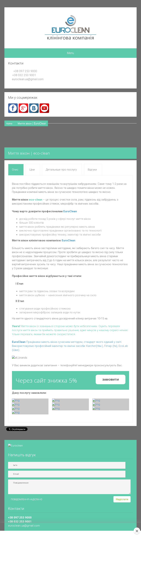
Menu (70, 53)
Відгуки (92, 169)
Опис (15, 169)
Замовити (110, 379)
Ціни (32, 169)
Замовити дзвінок (68, 554)
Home (9, 123)
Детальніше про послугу (61, 169)
